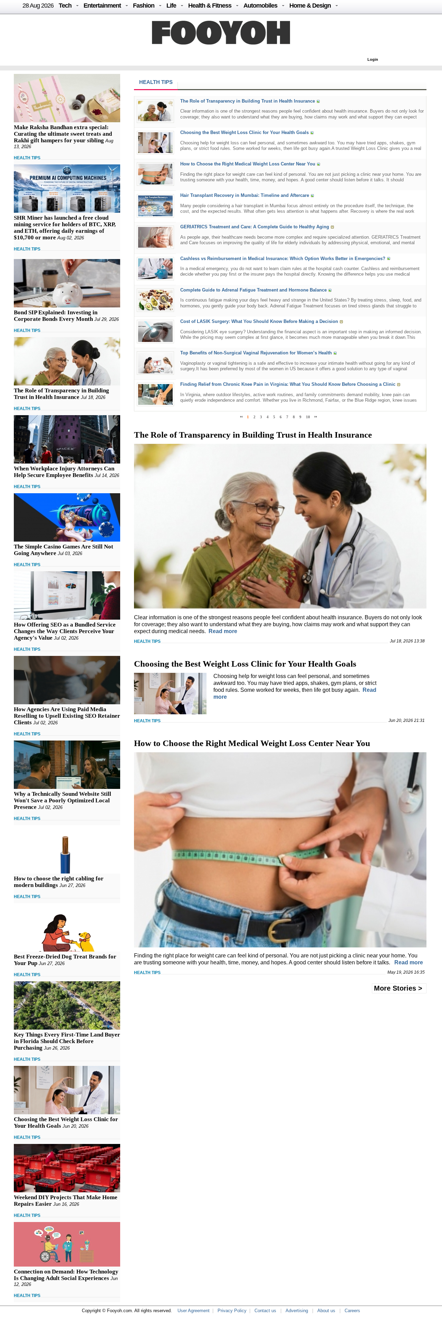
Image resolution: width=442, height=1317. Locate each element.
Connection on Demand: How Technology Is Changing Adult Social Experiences (66, 1274)
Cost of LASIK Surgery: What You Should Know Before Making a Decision (259, 321)
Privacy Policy (232, 1310)
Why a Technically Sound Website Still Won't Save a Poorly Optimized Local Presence (62, 800)
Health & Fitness (209, 5)
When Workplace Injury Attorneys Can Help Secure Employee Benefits (64, 471)
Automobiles (260, 5)
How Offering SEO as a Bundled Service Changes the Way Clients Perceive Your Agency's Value (65, 631)
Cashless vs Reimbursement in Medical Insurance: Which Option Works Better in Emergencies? (282, 258)
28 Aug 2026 (38, 5)
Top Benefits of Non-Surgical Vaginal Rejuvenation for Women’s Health (256, 352)
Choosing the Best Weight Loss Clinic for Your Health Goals (244, 132)
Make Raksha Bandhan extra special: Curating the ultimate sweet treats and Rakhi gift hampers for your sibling (63, 134)
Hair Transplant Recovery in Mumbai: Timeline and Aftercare (244, 195)
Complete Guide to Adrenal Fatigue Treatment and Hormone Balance (253, 290)
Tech (65, 5)
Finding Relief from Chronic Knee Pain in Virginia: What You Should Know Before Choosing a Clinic (287, 384)
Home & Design (310, 5)
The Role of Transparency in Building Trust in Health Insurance (61, 393)
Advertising (297, 1310)
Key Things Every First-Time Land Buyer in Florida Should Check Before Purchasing (67, 1041)
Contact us (265, 1310)
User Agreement (193, 1310)
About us (326, 1310)
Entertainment (102, 5)
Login (372, 59)
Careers (352, 1310)
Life (171, 5)
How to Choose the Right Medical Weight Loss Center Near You (247, 163)
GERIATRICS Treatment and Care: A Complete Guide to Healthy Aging (254, 227)
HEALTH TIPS (27, 157)
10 (308, 417)
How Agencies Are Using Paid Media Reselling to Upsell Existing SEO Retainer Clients (67, 716)
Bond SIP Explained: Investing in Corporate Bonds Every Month (55, 315)
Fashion (143, 5)
